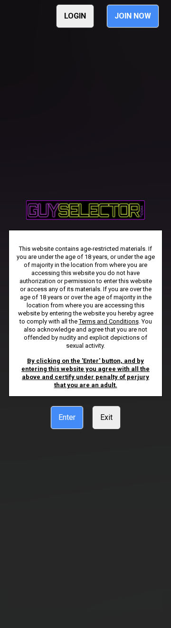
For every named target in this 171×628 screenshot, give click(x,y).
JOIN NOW (132, 15)
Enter (67, 417)
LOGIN (75, 15)
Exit (106, 417)
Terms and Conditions (109, 321)
